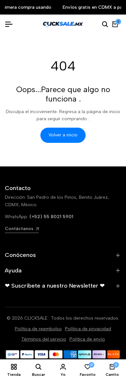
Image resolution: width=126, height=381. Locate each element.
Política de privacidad (88, 329)
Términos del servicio (43, 339)
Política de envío (87, 339)
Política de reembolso (38, 329)
